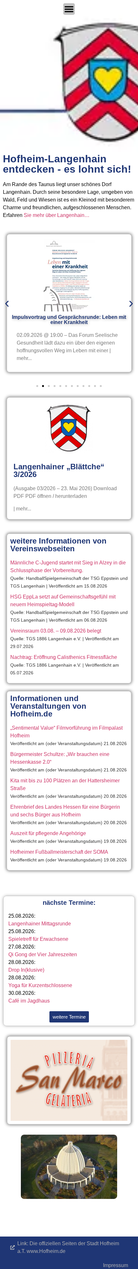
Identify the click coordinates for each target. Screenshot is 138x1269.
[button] (7, 304)
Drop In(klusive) (26, 970)
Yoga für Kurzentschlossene (40, 985)
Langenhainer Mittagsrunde (39, 923)
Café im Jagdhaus (29, 1001)
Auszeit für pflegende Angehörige (48, 833)
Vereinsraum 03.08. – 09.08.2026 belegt (55, 631)
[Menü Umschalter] (69, 9)
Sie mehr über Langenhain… (57, 215)
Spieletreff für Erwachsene (38, 939)
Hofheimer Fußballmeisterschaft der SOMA (59, 852)
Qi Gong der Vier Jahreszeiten (42, 954)
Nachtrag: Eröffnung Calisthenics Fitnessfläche (63, 657)
